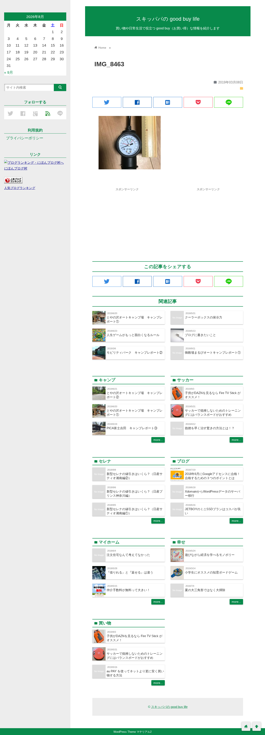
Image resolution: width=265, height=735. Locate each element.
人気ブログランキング (19, 188)
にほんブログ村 (15, 168)
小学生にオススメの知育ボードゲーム (211, 572)
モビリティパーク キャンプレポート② (135, 352)
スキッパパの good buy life (168, 19)
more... (158, 439)
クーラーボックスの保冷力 (203, 317)
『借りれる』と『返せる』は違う (130, 572)
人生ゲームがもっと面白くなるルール (133, 335)
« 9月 (8, 72)
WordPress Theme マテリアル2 (132, 731)
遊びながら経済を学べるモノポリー (210, 555)
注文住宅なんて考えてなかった (128, 555)
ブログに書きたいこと (200, 335)
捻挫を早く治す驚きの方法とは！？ (210, 428)
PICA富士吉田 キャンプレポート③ (132, 428)
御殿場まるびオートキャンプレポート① (213, 352)
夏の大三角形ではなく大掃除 (205, 590)
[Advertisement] (127, 222)
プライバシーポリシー (24, 138)
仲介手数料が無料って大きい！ (128, 590)
